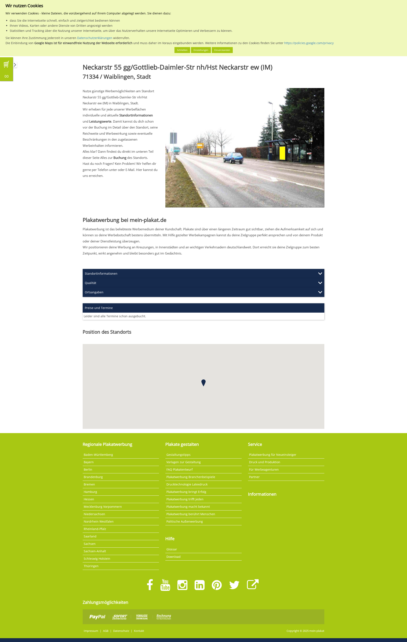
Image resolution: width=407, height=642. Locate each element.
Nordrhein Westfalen (99, 521)
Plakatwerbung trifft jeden (185, 499)
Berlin (88, 469)
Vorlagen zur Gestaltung (183, 462)
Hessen (89, 499)
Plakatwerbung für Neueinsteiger (272, 455)
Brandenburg (93, 477)
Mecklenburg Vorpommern (103, 507)
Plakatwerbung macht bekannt (188, 507)
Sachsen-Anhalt (95, 551)
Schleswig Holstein (97, 559)
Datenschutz (121, 631)
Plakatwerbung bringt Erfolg (186, 492)
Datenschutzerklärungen (94, 38)
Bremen (89, 484)
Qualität (90, 283)
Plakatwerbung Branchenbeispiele (190, 477)
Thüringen (91, 566)
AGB (105, 631)
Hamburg (90, 492)
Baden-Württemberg (98, 455)
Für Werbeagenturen (264, 469)
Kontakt (139, 631)
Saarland (90, 536)
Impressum (91, 631)
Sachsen (90, 544)
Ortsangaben (94, 292)
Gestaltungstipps (178, 455)
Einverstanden (222, 50)
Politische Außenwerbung (184, 521)
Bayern (89, 462)
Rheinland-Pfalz (95, 529)
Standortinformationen (101, 273)
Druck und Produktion (264, 462)
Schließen (182, 50)
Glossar (171, 549)
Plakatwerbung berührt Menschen (190, 514)
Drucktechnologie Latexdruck (187, 484)
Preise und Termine (99, 308)
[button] (203, 382)
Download (173, 557)
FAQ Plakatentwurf (179, 469)
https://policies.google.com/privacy (309, 43)
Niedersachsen (94, 514)
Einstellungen (201, 50)
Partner (254, 477)
